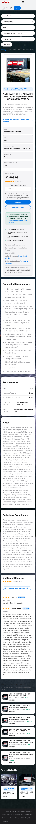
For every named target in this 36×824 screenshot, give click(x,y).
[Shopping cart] (11, 8)
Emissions (5, 821)
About (4, 814)
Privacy (17, 818)
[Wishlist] (7, 8)
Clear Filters (6, 44)
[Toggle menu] (23, 2)
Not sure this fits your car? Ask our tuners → (18, 221)
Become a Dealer (18, 814)
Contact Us (5, 818)
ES (3, 8)
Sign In (17, 8)
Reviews (9, 814)
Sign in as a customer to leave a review (17, 588)
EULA (22, 818)
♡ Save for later (18, 207)
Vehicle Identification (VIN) (18, 185)
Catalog (3, 50)
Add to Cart (18, 202)
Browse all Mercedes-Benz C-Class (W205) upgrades (16, 120)
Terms (11, 818)
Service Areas (28, 814)
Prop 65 (27, 818)
